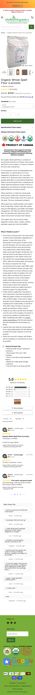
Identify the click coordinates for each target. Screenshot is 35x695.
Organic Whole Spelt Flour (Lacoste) (12, 445)
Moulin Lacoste (8, 86)
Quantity (3, 110)
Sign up (11, 640)
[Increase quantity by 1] (18, 114)
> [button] (23, 494)
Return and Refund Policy (12, 686)
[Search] (31, 27)
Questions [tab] (19, 419)
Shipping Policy (26, 686)
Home (3, 33)
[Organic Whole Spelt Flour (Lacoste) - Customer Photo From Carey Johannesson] (17, 401)
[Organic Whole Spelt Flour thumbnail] (4, 72)
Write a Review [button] (18, 408)
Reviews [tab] (5, 419)
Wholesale (12, 683)
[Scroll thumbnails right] (32, 72)
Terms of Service (17, 689)
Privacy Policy (21, 683)
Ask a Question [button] (18, 413)
